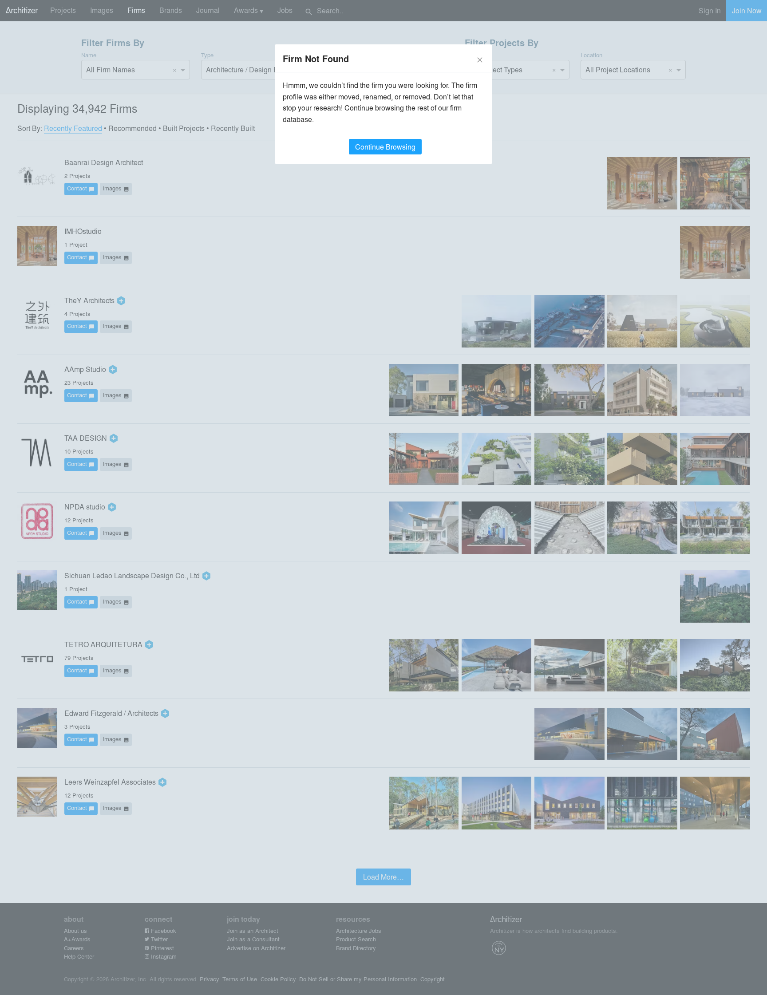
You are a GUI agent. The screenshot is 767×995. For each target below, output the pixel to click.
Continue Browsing (385, 147)
